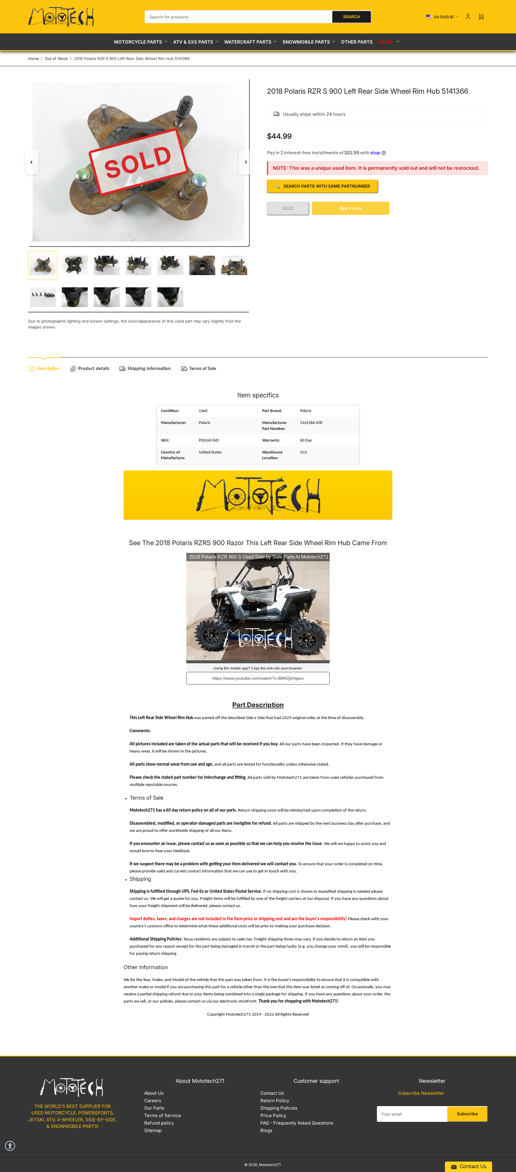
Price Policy (273, 1115)
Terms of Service (162, 1115)
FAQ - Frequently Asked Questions (296, 1123)
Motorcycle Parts (138, 42)
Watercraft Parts (247, 42)
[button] (10, 1146)
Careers (152, 1100)
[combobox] (258, 16)
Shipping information (149, 368)
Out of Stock (56, 58)
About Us (154, 1093)
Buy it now (351, 208)
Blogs (266, 1130)
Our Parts (154, 1108)
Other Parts (357, 42)
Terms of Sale (202, 368)
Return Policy (274, 1100)
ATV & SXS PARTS (193, 42)
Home (33, 58)
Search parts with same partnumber (322, 186)
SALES (386, 42)
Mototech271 (270, 1164)
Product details (93, 368)
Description (48, 368)
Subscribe (467, 1113)
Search (351, 16)
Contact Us (272, 1093)
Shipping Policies (278, 1108)
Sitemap (153, 1130)
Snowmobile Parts (306, 42)
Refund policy (159, 1123)
